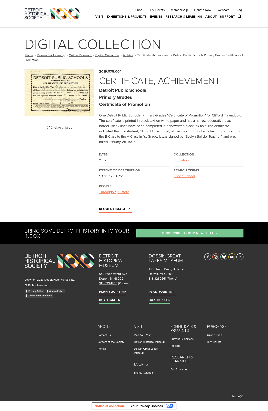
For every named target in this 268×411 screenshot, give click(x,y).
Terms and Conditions (40, 295)
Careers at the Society (111, 342)
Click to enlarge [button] (61, 127)
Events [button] (156, 16)
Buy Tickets (157, 10)
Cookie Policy (56, 291)
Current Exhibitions (182, 339)
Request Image (113, 209)
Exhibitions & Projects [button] (127, 16)
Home (29, 55)
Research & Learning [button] (184, 16)
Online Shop (214, 335)
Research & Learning (51, 55)
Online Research (80, 55)
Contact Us (104, 335)
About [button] (211, 16)
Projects (175, 346)
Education (181, 160)
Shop (138, 10)
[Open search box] (239, 16)
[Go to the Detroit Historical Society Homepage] (54, 14)
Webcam (223, 10)
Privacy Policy (35, 291)
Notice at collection (109, 406)
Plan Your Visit (142, 335)
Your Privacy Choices (146, 406)
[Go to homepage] (59, 265)
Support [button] (227, 16)
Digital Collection (107, 55)
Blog (239, 10)
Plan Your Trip (112, 291)
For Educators (179, 369)
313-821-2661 (157, 278)
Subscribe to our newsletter (190, 233)
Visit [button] (99, 16)
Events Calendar (144, 373)
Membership (179, 10)
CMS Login (237, 396)
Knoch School (184, 176)
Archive (128, 55)
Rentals (102, 349)
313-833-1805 (108, 283)
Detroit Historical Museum (149, 342)
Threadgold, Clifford (114, 191)
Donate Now (202, 10)
